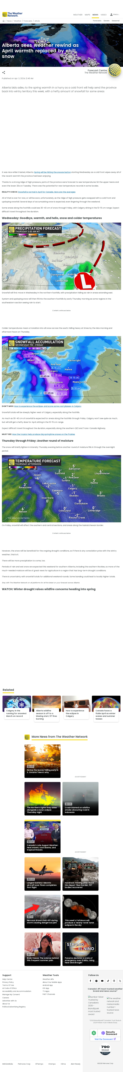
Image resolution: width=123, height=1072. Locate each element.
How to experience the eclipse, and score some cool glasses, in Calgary (47, 406)
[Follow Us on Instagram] (96, 981)
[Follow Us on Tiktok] (108, 981)
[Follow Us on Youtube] (102, 981)
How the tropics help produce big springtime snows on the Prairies (43, 434)
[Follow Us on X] (120, 981)
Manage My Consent (11, 994)
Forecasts (28, 21)
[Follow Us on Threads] (114, 981)
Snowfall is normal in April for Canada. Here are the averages (46, 192)
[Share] (3, 72)
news (9, 21)
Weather (17, 21)
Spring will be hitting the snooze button (52, 172)
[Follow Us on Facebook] (90, 981)
